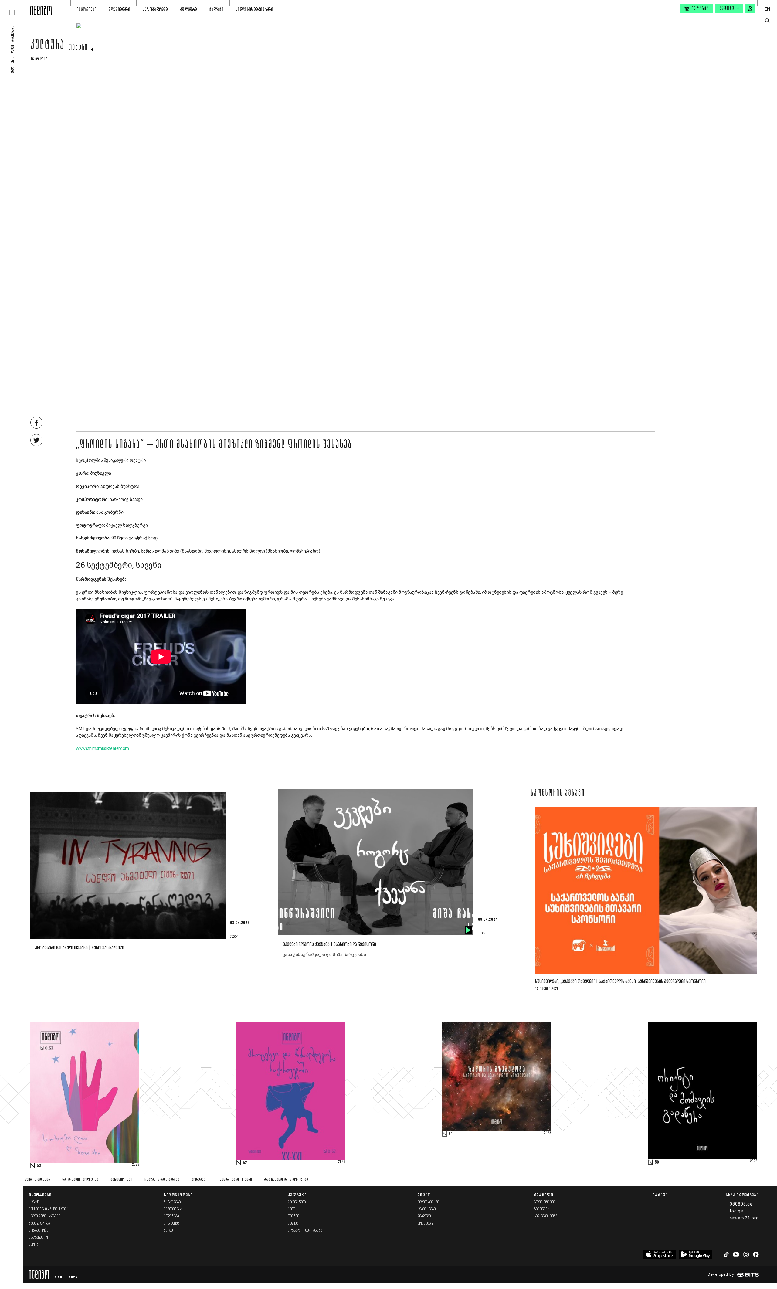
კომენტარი (426, 1223)
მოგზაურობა (39, 1230)
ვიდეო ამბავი (428, 1202)
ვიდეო (424, 1195)
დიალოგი (424, 1216)
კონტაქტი (200, 1179)
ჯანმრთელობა (39, 1223)
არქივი (660, 1195)
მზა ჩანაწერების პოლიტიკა (286, 1179)
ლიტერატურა (297, 1202)
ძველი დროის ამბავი (44, 1216)
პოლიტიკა (171, 1216)
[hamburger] (15, 7)
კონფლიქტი (173, 1223)
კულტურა (188, 9)
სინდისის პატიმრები (254, 9)
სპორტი (34, 1244)
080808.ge (741, 1204)
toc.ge (736, 1211)
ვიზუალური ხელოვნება (305, 1230)
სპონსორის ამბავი (558, 793)
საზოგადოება (155, 9)
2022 (753, 1161)
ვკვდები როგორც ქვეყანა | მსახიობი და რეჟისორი (329, 944)
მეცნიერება (173, 1209)
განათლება (172, 1202)
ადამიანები (119, 9)
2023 (135, 1165)
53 (39, 1165)
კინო (292, 1209)
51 (451, 1134)
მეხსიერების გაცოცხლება (49, 1209)
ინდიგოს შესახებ (36, 1179)
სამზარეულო (38, 1237)
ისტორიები (86, 9)
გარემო (169, 1230)
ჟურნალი (543, 1195)
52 (245, 1163)
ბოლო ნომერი (544, 1202)
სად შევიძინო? (545, 1216)
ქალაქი (216, 9)
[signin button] (750, 8)
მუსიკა (293, 1223)
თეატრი (78, 48)
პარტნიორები (121, 1179)
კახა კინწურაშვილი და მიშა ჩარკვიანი (324, 954)
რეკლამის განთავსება (161, 1179)
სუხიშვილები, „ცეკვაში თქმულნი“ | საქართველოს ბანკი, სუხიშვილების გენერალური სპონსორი (620, 981)
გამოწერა (730, 8)
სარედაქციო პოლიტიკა (80, 1179)
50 (657, 1162)
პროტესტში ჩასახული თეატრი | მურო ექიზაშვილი (79, 948)
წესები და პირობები (236, 1179)
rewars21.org (744, 1218)
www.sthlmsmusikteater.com (102, 748)
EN (767, 9)
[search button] (767, 20)
